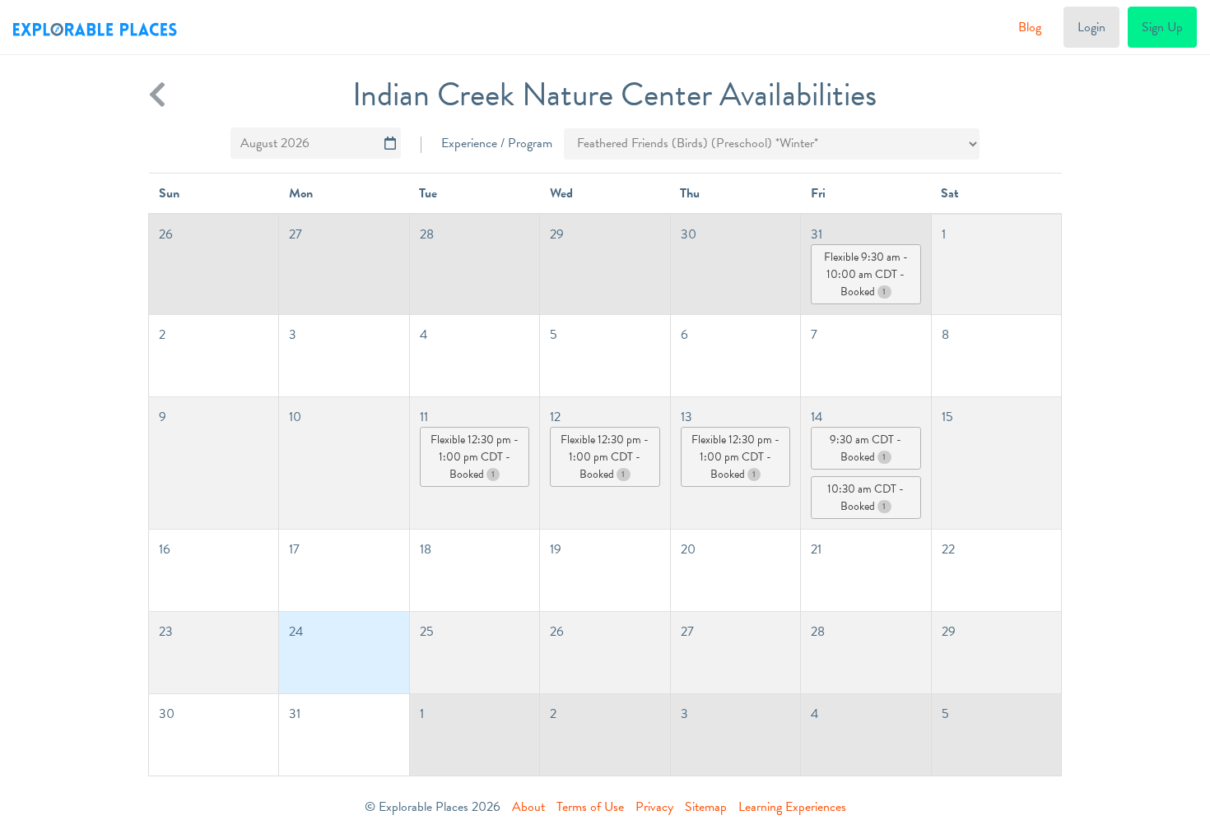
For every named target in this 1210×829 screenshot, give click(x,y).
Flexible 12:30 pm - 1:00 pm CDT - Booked (474, 457)
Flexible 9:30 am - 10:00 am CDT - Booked (866, 274)
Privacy (654, 807)
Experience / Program (496, 143)
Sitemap (706, 807)
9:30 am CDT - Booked (865, 448)
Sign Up (1162, 27)
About (528, 807)
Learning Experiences (792, 807)
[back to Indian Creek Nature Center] (157, 94)
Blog (1029, 27)
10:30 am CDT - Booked (865, 497)
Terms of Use (590, 807)
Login (1091, 27)
